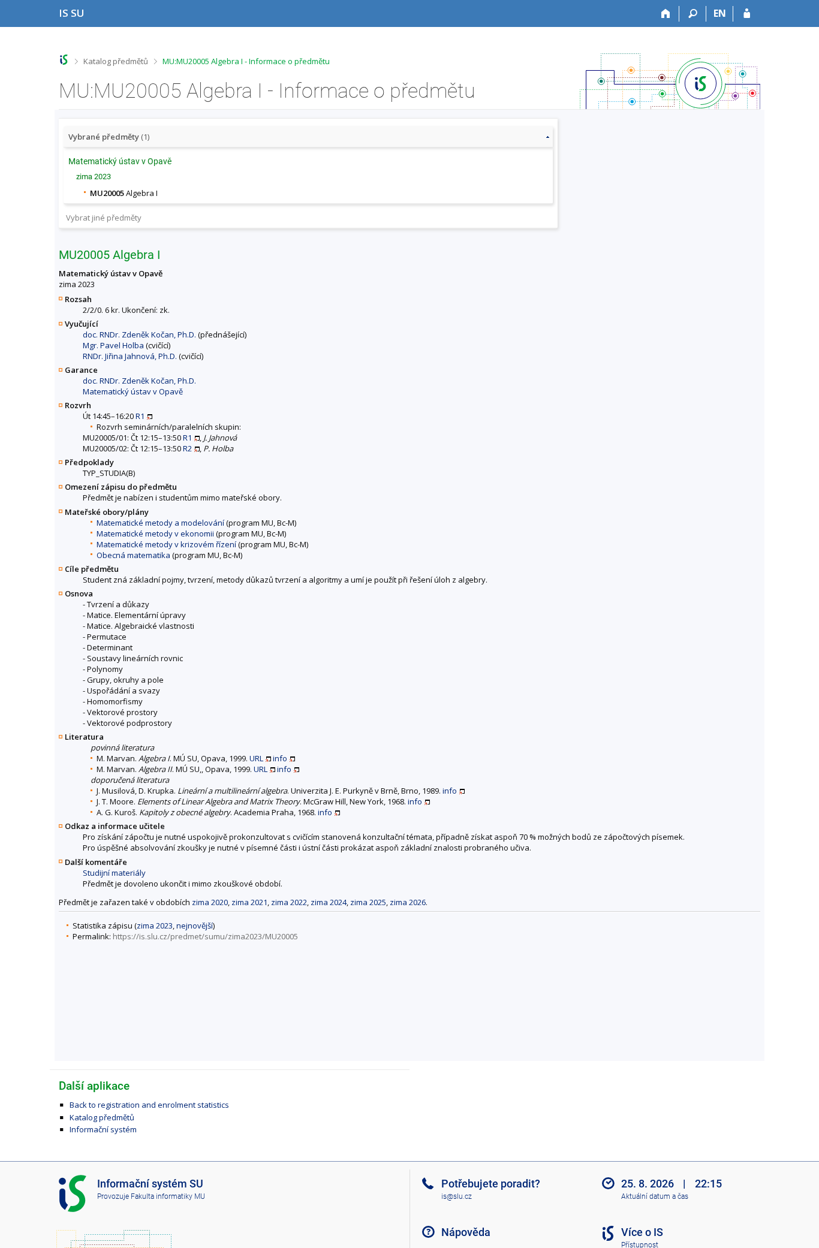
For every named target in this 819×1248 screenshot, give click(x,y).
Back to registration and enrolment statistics (149, 1104)
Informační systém (103, 1129)
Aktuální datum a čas (654, 1196)
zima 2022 (289, 902)
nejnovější (194, 925)
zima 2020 (210, 902)
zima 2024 (329, 902)
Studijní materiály (114, 872)
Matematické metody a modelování (160, 522)
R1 (140, 416)
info (280, 758)
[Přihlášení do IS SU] (746, 14)
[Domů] (665, 14)
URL (256, 758)
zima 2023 (155, 925)
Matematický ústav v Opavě (133, 391)
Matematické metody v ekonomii (155, 533)
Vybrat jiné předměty (103, 217)
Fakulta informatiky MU (168, 1196)
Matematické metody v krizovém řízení (166, 544)
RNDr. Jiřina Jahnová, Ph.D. (130, 356)
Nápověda (465, 1232)
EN (719, 13)
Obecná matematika (133, 555)
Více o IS (642, 1232)
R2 (187, 448)
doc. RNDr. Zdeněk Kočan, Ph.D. (139, 334)
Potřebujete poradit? (490, 1183)
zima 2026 (408, 902)
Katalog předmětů (115, 61)
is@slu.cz (456, 1196)
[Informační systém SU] (64, 60)
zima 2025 (368, 902)
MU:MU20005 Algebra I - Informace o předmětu (246, 61)
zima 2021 (249, 902)
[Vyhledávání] (692, 14)
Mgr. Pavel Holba (113, 345)
